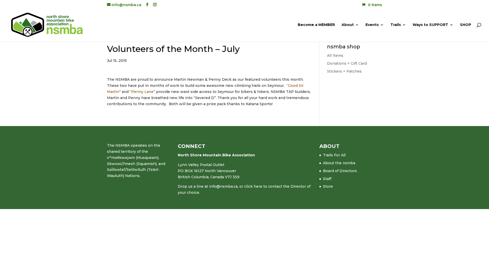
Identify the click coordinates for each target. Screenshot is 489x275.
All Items (335, 55)
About (348, 25)
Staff (327, 178)
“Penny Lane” (143, 91)
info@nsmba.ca (223, 186)
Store (328, 186)
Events (372, 25)
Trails (395, 25)
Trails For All (334, 155)
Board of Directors (340, 171)
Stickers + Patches (344, 71)
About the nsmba (339, 163)
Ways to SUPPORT (430, 25)
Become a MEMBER (316, 25)
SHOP (465, 25)
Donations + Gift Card (347, 63)
